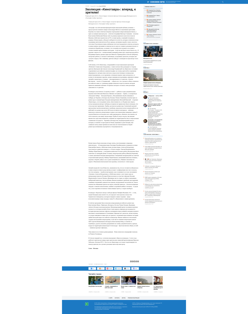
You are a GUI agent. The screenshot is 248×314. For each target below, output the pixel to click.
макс (136, 268)
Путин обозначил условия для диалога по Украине (152, 172)
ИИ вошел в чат (147, 58)
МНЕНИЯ (145, 92)
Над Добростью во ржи (95, 286)
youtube (110, 268)
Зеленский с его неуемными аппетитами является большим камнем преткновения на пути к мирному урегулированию (155, 122)
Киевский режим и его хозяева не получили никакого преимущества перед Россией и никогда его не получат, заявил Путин (153, 140)
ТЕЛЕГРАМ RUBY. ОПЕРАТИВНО (150, 134)
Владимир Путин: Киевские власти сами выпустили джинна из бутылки (154, 11)
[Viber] (136, 261)
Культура (87, 6)
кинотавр (91, 264)
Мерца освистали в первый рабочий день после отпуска (152, 154)
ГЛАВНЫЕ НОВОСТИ (149, 6)
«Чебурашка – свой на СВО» (155, 95)
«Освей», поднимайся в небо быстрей (111, 287)
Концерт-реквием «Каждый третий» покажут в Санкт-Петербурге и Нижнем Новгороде (154, 21)
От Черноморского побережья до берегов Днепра (160, 288)
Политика (146, 68)
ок (101, 268)
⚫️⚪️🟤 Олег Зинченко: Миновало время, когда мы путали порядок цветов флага (153, 160)
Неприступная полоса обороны (152, 82)
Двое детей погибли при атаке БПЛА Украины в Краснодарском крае (153, 30)
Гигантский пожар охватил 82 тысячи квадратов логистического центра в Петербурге (153, 201)
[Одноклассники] (132, 261)
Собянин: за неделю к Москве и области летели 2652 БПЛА (152, 166)
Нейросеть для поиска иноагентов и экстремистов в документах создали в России (153, 186)
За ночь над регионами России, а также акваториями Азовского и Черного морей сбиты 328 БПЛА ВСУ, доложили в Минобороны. (153, 193)
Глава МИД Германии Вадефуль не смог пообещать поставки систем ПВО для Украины (153, 148)
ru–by (127, 268)
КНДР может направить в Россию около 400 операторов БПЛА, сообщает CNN (153, 179)
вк (93, 268)
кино (105, 264)
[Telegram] (134, 261)
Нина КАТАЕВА (102, 6)
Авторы (123, 297)
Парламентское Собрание (150, 43)
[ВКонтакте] (131, 261)
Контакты (117, 297)
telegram (119, 268)
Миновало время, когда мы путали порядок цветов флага (155, 105)
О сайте (110, 297)
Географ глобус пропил (98, 264)
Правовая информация (133, 297)
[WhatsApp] (138, 261)
